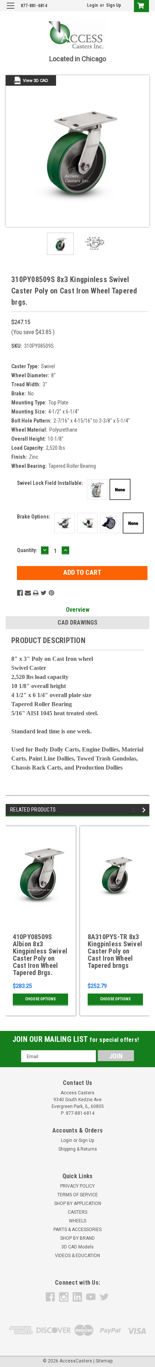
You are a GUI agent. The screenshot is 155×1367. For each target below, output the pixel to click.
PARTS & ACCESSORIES (77, 1229)
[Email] (28, 593)
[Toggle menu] (10, 10)
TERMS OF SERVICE (77, 1194)
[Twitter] (44, 593)
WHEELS (77, 1221)
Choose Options (40, 999)
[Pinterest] (52, 593)
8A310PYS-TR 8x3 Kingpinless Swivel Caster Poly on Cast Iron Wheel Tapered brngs (115, 951)
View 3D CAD (35, 80)
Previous (11, 151)
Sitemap (104, 1361)
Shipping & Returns (77, 1149)
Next (143, 151)
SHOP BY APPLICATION (77, 1203)
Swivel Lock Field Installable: (50, 483)
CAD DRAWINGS (77, 622)
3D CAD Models (77, 1247)
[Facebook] (20, 593)
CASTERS (77, 1212)
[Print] (36, 593)
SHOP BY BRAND (77, 1238)
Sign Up (113, 5)
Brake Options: (33, 517)
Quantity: (27, 550)
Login (92, 5)
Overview (78, 609)
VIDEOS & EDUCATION (77, 1255)
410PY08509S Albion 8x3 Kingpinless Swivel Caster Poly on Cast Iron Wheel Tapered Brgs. (40, 955)
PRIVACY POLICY (77, 1186)
